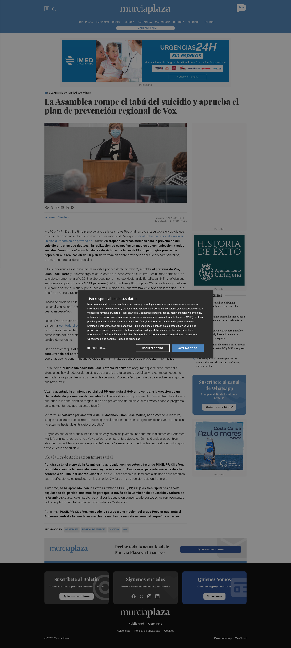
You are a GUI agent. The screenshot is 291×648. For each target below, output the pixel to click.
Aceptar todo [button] (187, 347)
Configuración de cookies (101, 338)
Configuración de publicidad (117, 334)
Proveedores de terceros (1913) (175, 317)
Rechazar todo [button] (152, 347)
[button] (96, 348)
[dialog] (145, 324)
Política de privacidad (128, 338)
